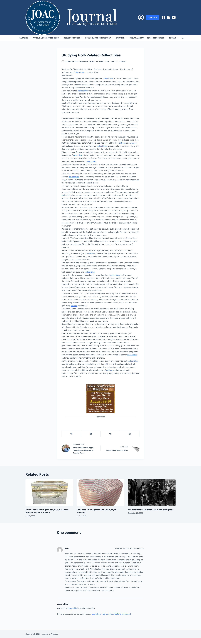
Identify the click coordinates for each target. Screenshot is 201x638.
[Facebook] (163, 17)
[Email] (174, 17)
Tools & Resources (155, 38)
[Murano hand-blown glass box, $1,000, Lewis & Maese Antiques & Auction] (49, 492)
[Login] (141, 17)
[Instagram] (168, 17)
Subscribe (152, 17)
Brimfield (120, 38)
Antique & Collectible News (46, 38)
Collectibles (79, 72)
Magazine (23, 38)
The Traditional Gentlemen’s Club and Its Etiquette (151, 510)
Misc (113, 61)
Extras (172, 38)
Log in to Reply (139, 548)
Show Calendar (137, 38)
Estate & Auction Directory (98, 38)
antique (122, 143)
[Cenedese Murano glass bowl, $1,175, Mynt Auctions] (100, 492)
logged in (73, 608)
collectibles (108, 78)
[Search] (183, 38)
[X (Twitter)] (90, 434)
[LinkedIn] (129, 434)
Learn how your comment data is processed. (111, 614)
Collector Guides (72, 38)
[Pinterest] (110, 434)
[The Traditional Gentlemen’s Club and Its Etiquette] (152, 492)
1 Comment (122, 61)
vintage (133, 143)
